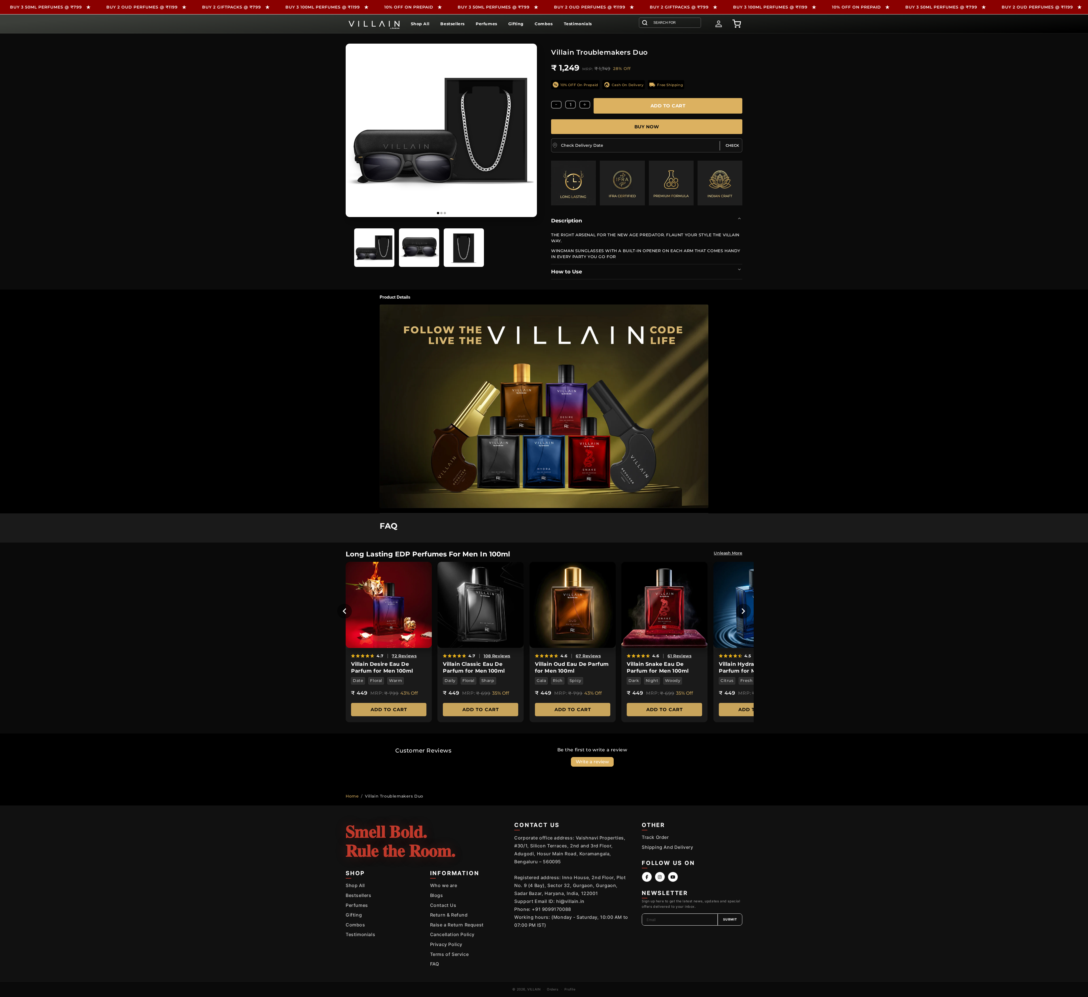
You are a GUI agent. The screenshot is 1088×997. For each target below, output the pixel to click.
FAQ (434, 964)
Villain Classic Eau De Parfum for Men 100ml (474, 667)
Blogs (436, 895)
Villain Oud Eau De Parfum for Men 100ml (572, 667)
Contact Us (443, 905)
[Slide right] (531, 130)
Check (732, 145)
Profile (569, 989)
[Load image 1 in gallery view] (374, 247)
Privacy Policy (446, 944)
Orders (552, 989)
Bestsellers (358, 895)
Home (352, 796)
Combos (355, 925)
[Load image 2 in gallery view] (419, 247)
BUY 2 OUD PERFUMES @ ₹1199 (55, 7)
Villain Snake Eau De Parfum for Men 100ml (658, 667)
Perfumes (357, 905)
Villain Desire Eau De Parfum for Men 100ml (382, 667)
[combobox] (673, 22)
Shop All (355, 885)
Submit (730, 919)
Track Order (655, 837)
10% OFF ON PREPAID (322, 7)
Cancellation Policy (452, 934)
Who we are (443, 885)
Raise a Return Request (457, 925)
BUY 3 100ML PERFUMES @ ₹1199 (235, 7)
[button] (670, 22)
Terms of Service (449, 954)
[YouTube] (673, 877)
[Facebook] (647, 877)
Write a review (592, 761)
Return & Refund (449, 915)
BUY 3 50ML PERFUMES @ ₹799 (406, 7)
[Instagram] (660, 877)
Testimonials (360, 934)
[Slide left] (351, 130)
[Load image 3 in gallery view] (464, 247)
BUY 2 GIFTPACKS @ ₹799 (144, 7)
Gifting (354, 915)
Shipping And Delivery (667, 847)
